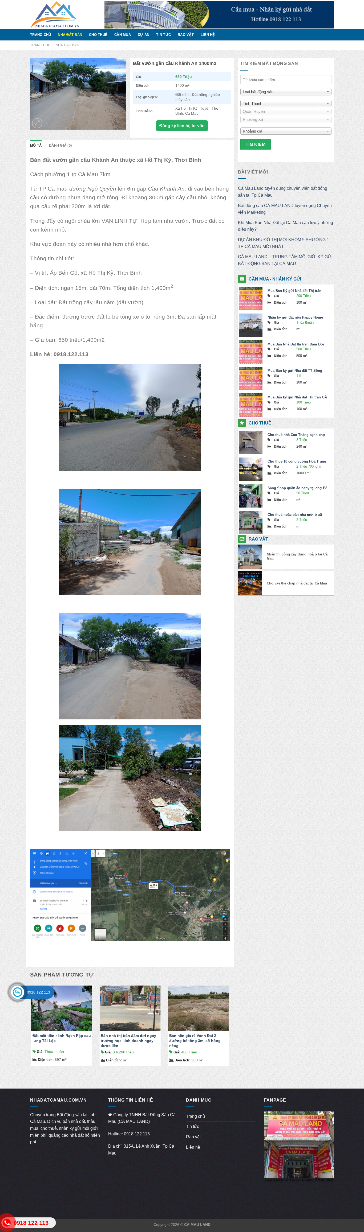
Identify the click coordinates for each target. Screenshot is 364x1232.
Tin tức (163, 35)
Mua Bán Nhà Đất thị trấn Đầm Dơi (296, 344)
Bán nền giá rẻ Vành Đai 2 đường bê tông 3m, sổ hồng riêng (195, 1040)
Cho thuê (98, 35)
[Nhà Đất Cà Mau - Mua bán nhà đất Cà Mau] (63, 14)
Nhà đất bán (70, 35)
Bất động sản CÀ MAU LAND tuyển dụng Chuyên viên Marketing (285, 209)
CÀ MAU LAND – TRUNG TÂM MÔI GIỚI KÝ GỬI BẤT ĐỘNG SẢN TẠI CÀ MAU (285, 260)
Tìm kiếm (256, 144)
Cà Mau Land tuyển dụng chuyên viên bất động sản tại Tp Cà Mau (282, 191)
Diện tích (46, 1060)
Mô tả (36, 145)
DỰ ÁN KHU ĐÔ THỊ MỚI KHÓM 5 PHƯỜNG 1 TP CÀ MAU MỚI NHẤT (283, 243)
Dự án (143, 35)
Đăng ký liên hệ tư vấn (182, 125)
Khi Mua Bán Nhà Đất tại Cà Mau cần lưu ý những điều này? (285, 226)
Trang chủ (40, 35)
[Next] (230, 1028)
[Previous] (30, 1028)
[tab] (36, 145)
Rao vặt (186, 35)
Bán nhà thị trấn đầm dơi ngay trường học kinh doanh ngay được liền (128, 1040)
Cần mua (122, 35)
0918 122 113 (38, 992)
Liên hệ (208, 35)
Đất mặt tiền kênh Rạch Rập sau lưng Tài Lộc (62, 1038)
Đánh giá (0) (60, 145)
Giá (40, 1052)
